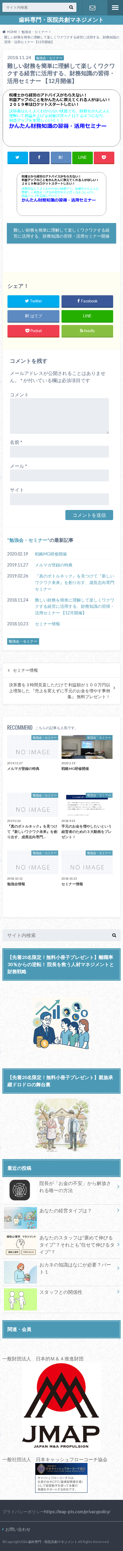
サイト (17, 489)
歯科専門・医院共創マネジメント (61, 19)
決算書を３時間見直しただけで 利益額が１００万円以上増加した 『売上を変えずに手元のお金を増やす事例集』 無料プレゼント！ (59, 690)
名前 (16, 442)
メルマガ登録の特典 (54, 564)
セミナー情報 (47, 623)
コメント (19, 394)
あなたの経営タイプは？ (65, 1210)
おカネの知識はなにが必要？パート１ (75, 1268)
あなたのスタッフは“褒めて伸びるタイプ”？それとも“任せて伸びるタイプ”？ (77, 1245)
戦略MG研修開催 (51, 553)
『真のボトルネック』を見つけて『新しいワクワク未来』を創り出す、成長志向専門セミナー (74, 582)
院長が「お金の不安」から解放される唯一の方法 (75, 1186)
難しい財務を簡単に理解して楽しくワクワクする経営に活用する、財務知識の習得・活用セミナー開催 (61, 233)
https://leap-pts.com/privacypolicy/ (77, 1511)
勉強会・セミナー (28, 540)
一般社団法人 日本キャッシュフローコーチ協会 (54, 1459)
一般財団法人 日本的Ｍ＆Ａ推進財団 (43, 1358)
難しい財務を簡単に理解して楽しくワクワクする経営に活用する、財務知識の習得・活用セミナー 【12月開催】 (74, 606)
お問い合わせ (92, 7)
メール (18, 466)
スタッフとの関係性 (60, 1292)
